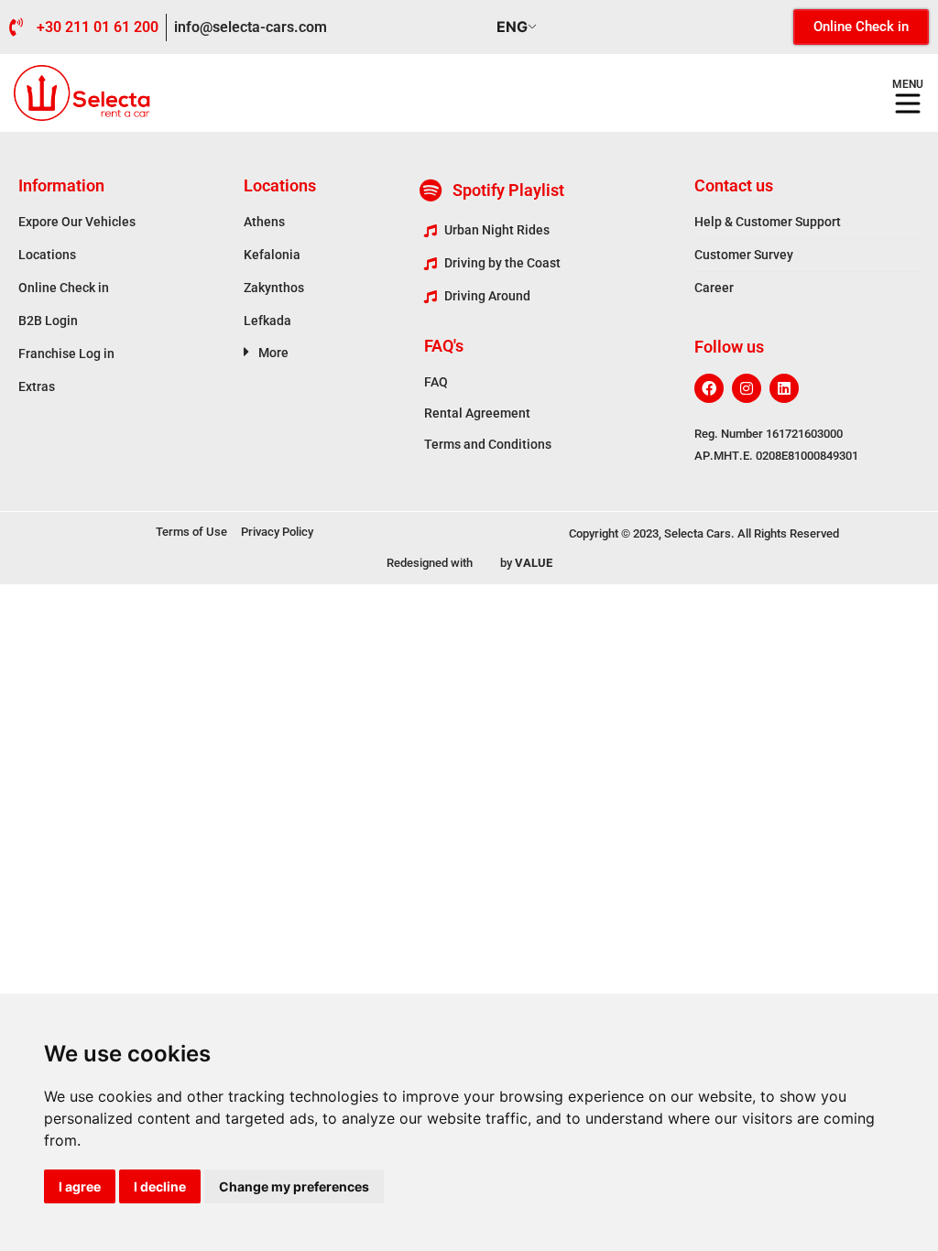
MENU (907, 84)
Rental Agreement (477, 413)
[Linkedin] (784, 388)
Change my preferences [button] (294, 1186)
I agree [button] (80, 1186)
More (273, 352)
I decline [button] (160, 1186)
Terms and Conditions (487, 444)
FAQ (436, 382)
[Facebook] (709, 388)
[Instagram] (746, 388)
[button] (334, 351)
